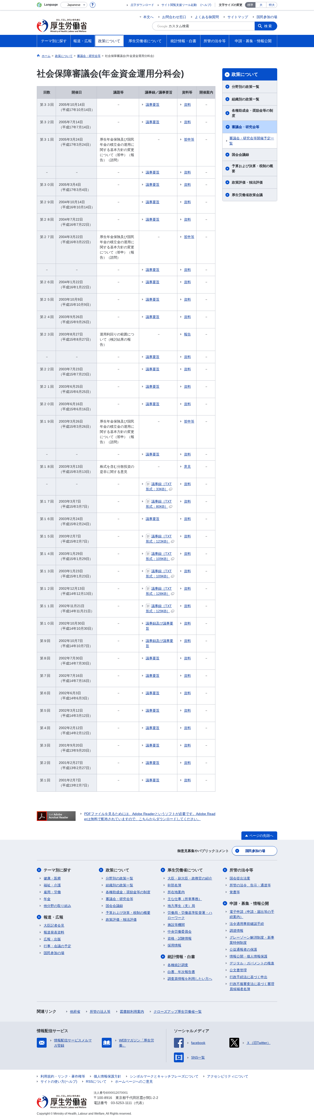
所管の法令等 (241, 870)
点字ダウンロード (142, 5)
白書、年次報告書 (181, 972)
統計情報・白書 (181, 957)
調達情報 (236, 931)
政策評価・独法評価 (247, 182)
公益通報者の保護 (243, 949)
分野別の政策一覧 (245, 87)
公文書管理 (238, 970)
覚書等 (235, 892)
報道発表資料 (54, 932)
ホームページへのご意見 (134, 1081)
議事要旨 (152, 105)
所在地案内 (176, 892)
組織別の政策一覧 (245, 99)
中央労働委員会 (180, 931)
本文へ (148, 17)
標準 (250, 5)
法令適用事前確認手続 (247, 924)
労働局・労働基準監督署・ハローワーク (190, 915)
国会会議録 (240, 155)
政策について (245, 74)
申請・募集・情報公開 (249, 903)
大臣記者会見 (54, 925)
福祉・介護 (52, 885)
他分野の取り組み (57, 906)
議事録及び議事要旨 (159, 625)
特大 (272, 5)
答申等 (189, 139)
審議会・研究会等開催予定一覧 (251, 140)
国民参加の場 (267, 17)
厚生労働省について (185, 870)
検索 (268, 26)
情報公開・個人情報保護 (248, 956)
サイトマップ (237, 17)
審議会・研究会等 (245, 127)
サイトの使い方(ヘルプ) (58, 1081)
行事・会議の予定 (57, 946)
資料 (187, 105)
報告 (187, 334)
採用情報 (174, 945)
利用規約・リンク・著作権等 (62, 1076)
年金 (47, 899)
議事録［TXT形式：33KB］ (159, 486)
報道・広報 (53, 917)
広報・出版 (52, 939)
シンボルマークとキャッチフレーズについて (164, 1076)
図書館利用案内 (132, 1011)
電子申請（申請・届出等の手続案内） (252, 914)
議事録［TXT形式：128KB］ (159, 591)
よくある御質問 (207, 17)
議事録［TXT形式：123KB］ (159, 538)
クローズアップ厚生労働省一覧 (178, 1011)
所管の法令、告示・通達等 (250, 885)
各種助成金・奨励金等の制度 (252, 113)
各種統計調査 (178, 965)
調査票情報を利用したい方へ (190, 979)
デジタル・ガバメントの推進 (252, 963)
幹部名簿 (174, 885)
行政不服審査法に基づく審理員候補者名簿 (252, 986)
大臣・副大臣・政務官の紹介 (190, 878)
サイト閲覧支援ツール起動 (179, 5)
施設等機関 (176, 925)
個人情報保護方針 (107, 1076)
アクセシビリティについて (227, 1076)
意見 (187, 466)
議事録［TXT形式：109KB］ (159, 556)
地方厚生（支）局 (181, 906)
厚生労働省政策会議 (247, 195)
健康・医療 (52, 878)
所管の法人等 (100, 1011)
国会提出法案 (240, 878)
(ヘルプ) (205, 5)
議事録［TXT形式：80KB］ (159, 503)
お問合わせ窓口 (174, 17)
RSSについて (96, 1081)
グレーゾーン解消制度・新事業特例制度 (252, 940)
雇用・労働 (52, 892)
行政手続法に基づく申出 (248, 977)
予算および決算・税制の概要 (252, 168)
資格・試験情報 (180, 938)
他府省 (75, 1011)
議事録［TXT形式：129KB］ (159, 608)
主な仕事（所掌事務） (185, 899)
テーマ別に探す (57, 870)
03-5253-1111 (121, 1103)
